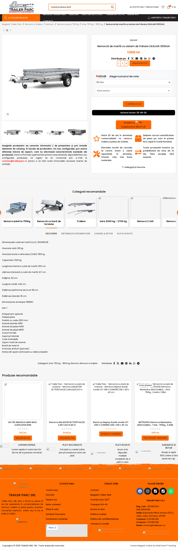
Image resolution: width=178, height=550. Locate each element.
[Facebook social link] (128, 58)
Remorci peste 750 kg (68, 24)
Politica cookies (98, 514)
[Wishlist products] (163, 7)
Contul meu (52, 490)
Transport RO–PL (99, 504)
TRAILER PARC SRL (22, 495)
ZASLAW (133, 40)
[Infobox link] (21, 449)
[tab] (51, 232)
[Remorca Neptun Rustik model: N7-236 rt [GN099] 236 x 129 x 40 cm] (111, 401)
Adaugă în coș (139, 63)
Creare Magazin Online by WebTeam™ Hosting (153, 545)
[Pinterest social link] (141, 58)
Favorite (50, 494)
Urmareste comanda (57, 519)
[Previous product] (3, 30)
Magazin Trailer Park (100, 494)
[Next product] (10, 30)
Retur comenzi (53, 504)
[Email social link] (137, 58)
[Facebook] (139, 491)
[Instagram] (147, 491)
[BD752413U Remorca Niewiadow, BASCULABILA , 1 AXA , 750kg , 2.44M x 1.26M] (155, 401)
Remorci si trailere (34, 24)
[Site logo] (21, 6)
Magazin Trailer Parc (12, 24)
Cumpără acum (133, 104)
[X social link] (132, 58)
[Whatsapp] (170, 491)
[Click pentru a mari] (7, 114)
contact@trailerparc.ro (154, 525)
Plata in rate (52, 509)
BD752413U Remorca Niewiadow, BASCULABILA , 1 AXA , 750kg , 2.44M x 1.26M (155, 425)
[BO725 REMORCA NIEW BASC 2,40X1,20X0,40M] (22, 401)
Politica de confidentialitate (104, 519)
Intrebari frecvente (55, 514)
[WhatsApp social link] (149, 58)
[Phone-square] (155, 491)
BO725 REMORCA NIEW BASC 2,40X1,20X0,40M (22, 423)
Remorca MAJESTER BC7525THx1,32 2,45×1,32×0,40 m (67, 423)
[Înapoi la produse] (7, 30)
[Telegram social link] (154, 58)
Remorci (50, 24)
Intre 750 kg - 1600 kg (92, 24)
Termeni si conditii (99, 523)
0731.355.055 (153, 519)
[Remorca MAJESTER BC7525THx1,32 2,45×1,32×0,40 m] (67, 401)
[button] (5, 132)
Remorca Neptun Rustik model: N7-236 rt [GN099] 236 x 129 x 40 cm (111, 423)
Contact (94, 490)
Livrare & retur (97, 509)
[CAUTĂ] (112, 7)
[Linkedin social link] (145, 58)
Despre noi (51, 499)
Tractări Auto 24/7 (99, 499)
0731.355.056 (153, 522)
